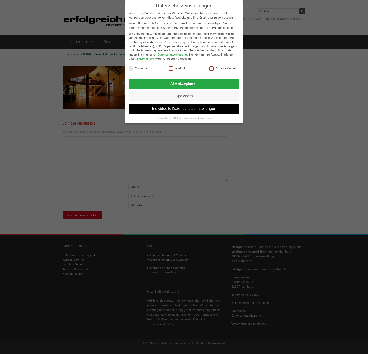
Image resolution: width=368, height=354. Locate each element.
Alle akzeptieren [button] (184, 83)
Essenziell (141, 68)
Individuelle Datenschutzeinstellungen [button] (184, 108)
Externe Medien (226, 68)
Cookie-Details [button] (164, 118)
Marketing (181, 68)
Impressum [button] (206, 118)
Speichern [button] (184, 96)
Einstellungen (146, 58)
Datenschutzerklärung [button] (186, 118)
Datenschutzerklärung (172, 54)
